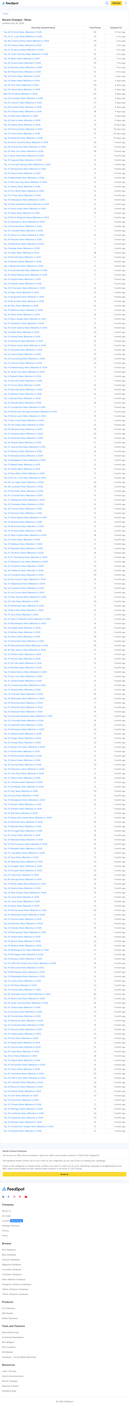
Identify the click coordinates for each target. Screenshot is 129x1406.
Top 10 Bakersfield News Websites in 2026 (24, 177)
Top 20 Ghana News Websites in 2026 (22, 89)
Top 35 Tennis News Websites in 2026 (22, 76)
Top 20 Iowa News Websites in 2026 (21, 795)
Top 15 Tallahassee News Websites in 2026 (24, 500)
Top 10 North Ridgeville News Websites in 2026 (26, 217)
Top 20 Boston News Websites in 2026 (22, 941)
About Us (6, 1211)
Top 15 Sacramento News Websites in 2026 (24, 1064)
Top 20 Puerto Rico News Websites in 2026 (24, 1078)
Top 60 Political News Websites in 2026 (23, 32)
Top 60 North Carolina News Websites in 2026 (26, 142)
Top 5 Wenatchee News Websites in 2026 (23, 266)
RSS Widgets (8, 1342)
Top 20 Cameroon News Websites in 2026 (24, 588)
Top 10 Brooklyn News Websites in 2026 (23, 959)
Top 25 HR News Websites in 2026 (20, 985)
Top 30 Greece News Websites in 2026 (22, 63)
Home (5, 14)
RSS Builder (7, 1352)
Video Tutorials (9, 1371)
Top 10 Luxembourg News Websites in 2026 (25, 685)
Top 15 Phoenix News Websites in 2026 (22, 804)
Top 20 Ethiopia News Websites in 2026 (23, 1122)
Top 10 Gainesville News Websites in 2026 (24, 641)
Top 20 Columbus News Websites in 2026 (24, 566)
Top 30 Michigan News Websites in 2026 (23, 1109)
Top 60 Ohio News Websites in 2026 (21, 305)
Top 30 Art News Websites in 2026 (20, 1056)
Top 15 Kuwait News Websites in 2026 (22, 1042)
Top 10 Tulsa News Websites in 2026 (21, 857)
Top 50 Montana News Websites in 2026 (23, 429)
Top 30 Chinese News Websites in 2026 (23, 111)
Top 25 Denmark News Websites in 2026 (23, 822)
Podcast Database (11, 1259)
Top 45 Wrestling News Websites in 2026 (23, 861)
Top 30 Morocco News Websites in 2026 (23, 1086)
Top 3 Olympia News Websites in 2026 (22, 398)
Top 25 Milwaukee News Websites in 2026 (24, 729)
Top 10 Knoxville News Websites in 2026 (23, 380)
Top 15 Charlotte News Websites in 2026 (23, 707)
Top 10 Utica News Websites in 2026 (21, 1100)
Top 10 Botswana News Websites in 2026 (23, 455)
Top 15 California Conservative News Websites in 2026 (30, 963)
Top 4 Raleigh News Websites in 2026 (22, 248)
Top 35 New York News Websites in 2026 (23, 151)
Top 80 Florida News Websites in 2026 (22, 1016)
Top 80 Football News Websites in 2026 (23, 107)
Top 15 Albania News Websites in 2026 (22, 689)
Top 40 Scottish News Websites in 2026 (23, 508)
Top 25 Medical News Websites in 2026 (22, 945)
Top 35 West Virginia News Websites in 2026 (25, 535)
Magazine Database (11, 1264)
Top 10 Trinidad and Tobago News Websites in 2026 (28, 1126)
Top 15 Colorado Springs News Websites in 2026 (27, 164)
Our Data (6, 1216)
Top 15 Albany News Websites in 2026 (22, 186)
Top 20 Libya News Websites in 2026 (21, 897)
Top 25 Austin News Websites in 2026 (22, 1069)
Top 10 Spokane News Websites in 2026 (23, 513)
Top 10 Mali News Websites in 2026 (21, 813)
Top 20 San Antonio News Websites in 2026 (25, 579)
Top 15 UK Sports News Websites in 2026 (23, 49)
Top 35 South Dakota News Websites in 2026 (25, 327)
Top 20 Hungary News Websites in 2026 (23, 866)
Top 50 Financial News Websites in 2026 (23, 129)
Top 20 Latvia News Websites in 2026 (22, 901)
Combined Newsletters (13, 1337)
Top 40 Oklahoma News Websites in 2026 (24, 570)
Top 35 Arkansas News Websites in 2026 (23, 433)
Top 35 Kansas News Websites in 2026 (22, 742)
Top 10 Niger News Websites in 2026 (21, 292)
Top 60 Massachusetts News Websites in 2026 (26, 645)
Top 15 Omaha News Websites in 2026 (22, 336)
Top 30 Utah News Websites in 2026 (21, 601)
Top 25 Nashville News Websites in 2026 (23, 725)
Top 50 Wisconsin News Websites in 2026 (24, 967)
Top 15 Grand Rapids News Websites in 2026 (25, 517)
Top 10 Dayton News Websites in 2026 (22, 173)
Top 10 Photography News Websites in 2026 (25, 932)
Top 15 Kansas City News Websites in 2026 (24, 747)
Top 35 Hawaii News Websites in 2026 (22, 936)
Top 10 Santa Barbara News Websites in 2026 (25, 274)
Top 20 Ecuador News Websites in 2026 (23, 870)
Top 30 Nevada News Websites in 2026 (22, 402)
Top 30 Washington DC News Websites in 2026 (26, 950)
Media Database (10, 1318)
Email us (64, 1174)
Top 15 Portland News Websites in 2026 (23, 530)
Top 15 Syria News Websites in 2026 (21, 614)
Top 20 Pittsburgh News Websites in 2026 (24, 605)
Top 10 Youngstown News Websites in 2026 (24, 407)
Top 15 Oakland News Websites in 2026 (22, 733)
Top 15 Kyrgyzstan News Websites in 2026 (24, 297)
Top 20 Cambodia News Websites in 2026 (24, 1025)
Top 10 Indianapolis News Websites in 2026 (24, 199)
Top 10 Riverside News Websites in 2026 (23, 389)
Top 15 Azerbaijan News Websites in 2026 (24, 786)
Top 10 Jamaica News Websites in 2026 (23, 680)
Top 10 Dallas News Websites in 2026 (21, 213)
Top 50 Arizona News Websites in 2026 (22, 764)
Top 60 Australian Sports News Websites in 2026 (27, 994)
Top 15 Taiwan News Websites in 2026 (22, 778)
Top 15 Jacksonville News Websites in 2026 (24, 447)
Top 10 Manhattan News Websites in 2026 (24, 244)
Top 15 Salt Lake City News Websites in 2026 (25, 182)
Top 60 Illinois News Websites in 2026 (22, 636)
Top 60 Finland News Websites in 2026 (22, 71)
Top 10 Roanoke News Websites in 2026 (23, 239)
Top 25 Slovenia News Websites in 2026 (23, 1029)
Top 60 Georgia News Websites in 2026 (23, 879)
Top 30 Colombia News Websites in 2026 (23, 1082)
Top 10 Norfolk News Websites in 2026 (22, 257)
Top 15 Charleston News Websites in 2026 (24, 323)
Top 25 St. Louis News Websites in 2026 (23, 36)
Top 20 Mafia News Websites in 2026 (21, 332)
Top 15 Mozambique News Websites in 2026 (25, 623)
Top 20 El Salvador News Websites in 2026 (24, 288)
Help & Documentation (13, 1376)
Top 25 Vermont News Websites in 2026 (23, 363)
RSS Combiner (9, 1347)
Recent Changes (10, 1381)
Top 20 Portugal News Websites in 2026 (23, 831)
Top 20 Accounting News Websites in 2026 (24, 358)
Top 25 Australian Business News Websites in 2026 (28, 716)
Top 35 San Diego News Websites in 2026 (24, 425)
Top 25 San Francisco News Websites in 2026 (25, 844)
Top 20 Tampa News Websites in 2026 (22, 1007)
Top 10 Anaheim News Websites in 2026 (23, 808)
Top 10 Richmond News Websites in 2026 (23, 1020)
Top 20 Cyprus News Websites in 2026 (22, 354)
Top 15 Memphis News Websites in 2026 (23, 848)
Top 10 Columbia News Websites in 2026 (23, 230)
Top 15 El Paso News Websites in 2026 (22, 195)
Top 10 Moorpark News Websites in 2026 (23, 341)
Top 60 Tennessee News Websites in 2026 (24, 1073)
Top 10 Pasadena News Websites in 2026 (23, 548)
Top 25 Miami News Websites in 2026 (22, 80)
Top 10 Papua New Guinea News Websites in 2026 (28, 817)
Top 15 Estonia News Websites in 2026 (22, 989)
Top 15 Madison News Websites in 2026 (23, 394)
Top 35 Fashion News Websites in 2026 (22, 45)
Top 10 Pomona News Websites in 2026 (22, 919)
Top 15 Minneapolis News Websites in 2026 (24, 800)
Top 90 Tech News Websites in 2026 (21, 85)
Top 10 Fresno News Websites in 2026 (22, 539)
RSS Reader (7, 1313)
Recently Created (10, 1386)
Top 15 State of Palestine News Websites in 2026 (27, 619)
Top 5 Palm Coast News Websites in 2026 (24, 420)
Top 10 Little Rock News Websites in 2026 (24, 773)
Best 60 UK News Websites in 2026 (20, 94)
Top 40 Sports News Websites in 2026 (22, 120)
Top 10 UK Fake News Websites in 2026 (23, 663)
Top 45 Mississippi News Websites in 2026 (24, 698)
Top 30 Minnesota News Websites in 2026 (24, 526)
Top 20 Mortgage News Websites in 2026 (23, 954)
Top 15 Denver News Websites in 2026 (22, 658)
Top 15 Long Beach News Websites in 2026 (24, 853)
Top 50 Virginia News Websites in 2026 (22, 442)
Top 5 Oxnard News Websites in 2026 (22, 751)
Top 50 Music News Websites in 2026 (22, 58)
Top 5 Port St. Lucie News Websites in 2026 (25, 477)
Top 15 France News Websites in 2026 (22, 133)
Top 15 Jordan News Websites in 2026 (22, 835)
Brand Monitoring (10, 1332)
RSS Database (8, 1249)
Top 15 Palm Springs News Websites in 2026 (25, 597)
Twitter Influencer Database (15, 1289)
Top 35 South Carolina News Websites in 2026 (26, 1003)
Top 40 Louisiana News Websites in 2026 (23, 486)
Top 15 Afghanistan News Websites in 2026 (24, 583)
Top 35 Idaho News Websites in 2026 (21, 252)
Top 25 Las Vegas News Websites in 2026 (24, 482)
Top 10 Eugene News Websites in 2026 (22, 279)
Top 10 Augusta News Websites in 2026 (22, 160)
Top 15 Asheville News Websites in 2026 (23, 350)
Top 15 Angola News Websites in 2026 (22, 1060)
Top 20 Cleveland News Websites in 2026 (23, 575)
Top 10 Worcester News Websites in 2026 (23, 610)
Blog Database (9, 1254)
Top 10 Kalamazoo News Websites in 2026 (24, 769)
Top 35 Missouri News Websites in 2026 (23, 451)
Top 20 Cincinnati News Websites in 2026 (23, 720)
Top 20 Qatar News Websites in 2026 (21, 906)
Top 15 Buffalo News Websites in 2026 (22, 632)
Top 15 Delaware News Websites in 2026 (23, 711)
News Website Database (13, 1279)
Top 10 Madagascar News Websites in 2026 (24, 460)
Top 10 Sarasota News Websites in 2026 (23, 522)
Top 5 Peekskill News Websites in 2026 (22, 376)
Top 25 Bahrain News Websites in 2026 (22, 1091)
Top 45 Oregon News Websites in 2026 (22, 738)
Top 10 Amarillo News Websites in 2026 (22, 283)
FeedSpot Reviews (11, 1225)
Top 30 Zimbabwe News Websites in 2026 (24, 504)
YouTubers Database (12, 1274)
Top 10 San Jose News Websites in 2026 (23, 676)
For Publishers (8, 1308)
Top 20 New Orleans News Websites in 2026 (25, 892)
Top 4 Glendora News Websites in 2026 (22, 261)
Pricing (116, 3)
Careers (12, 1221)
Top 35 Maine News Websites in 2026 (22, 314)
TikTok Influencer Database (15, 1294)
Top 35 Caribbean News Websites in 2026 (24, 1113)
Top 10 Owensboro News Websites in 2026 (24, 222)
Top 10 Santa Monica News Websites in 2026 (25, 672)
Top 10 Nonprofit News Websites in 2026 (23, 138)
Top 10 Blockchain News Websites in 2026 (24, 301)
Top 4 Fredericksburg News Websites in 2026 (25, 367)
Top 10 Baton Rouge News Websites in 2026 (25, 319)
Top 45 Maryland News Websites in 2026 (23, 839)
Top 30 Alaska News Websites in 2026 (22, 124)
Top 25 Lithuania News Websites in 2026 (23, 782)
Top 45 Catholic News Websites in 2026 (23, 102)
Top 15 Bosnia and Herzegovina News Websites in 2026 (30, 411)
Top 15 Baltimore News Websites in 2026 (23, 310)
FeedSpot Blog (9, 1391)
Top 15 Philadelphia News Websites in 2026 (24, 976)
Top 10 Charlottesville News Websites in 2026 (25, 270)
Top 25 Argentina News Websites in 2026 (23, 1117)
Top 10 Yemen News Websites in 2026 (22, 469)
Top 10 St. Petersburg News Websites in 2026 (25, 557)
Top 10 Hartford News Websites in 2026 (23, 756)
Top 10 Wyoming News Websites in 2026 (23, 703)
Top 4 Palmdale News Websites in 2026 (22, 667)
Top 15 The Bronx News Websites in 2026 (23, 553)
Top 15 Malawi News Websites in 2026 (22, 464)
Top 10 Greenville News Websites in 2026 (23, 438)
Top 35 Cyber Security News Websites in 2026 (26, 54)
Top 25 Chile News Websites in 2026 (21, 875)
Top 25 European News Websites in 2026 (23, 98)
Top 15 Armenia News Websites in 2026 (22, 1131)
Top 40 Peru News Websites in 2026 (21, 1038)
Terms (5, 1235)
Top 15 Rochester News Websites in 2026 (23, 491)
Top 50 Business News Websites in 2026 (23, 67)
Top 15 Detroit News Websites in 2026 (22, 760)
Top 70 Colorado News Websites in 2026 (23, 694)
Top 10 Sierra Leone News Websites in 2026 (25, 416)
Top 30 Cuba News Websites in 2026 (21, 1051)
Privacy (5, 1230)
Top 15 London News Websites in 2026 (22, 981)
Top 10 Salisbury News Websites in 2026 (23, 544)
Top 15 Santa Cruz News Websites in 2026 (24, 235)
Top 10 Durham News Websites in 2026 (22, 654)
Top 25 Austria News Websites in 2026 (22, 1047)
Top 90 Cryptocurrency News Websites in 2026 (26, 41)
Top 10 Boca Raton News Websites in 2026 (24, 473)
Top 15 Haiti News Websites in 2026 (21, 116)
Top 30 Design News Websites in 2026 (22, 628)
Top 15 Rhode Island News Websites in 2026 (25, 883)
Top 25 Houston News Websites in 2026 (23, 1011)
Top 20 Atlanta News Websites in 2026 (22, 888)
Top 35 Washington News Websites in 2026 (24, 914)
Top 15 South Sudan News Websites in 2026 (25, 208)
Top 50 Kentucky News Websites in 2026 (23, 923)
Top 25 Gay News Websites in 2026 (21, 791)
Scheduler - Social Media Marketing (19, 1357)
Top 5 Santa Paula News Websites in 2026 (24, 155)
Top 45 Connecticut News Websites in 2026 (25, 147)
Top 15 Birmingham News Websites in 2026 (24, 972)
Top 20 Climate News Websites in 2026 (22, 1104)
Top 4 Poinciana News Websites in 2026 (23, 226)
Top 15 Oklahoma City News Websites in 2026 (26, 561)
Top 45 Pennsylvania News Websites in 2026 (25, 910)
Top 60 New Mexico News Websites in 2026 (25, 650)
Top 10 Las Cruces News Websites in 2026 (24, 592)
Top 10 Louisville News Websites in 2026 (23, 495)
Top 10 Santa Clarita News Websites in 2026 (25, 345)
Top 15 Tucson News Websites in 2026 (22, 385)
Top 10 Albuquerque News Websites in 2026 (25, 169)
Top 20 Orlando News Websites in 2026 (23, 928)
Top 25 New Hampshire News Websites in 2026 (26, 204)
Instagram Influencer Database (16, 1284)
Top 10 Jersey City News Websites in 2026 (24, 372)
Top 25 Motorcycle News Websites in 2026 (24, 998)
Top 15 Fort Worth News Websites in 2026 (24, 191)
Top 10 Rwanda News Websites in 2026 (22, 826)
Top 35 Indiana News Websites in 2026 (22, 1034)
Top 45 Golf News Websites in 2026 (21, 1095)
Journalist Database (11, 1269)
